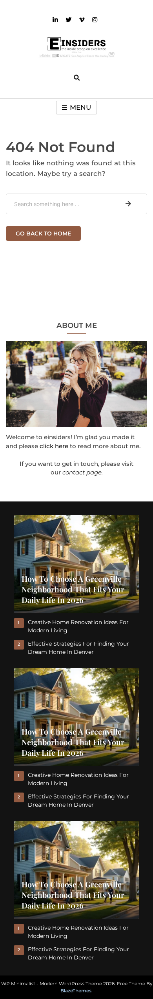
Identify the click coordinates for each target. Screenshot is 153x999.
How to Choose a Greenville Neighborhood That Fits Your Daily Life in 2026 (73, 589)
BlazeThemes (75, 991)
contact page (82, 472)
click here (54, 446)
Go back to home (43, 233)
